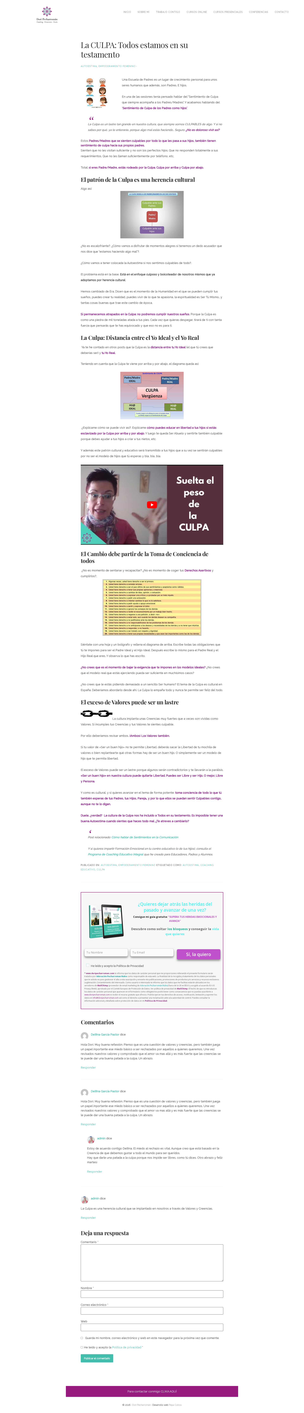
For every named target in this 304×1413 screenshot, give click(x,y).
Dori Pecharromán (47, 15)
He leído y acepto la (113, 1347)
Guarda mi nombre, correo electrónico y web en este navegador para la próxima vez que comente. (152, 1338)
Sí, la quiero (198, 954)
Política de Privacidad (130, 966)
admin (101, 1138)
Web (84, 1321)
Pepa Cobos (175, 1405)
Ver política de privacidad (162, 988)
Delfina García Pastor (105, 1034)
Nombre (87, 1288)
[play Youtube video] (152, 505)
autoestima (191, 865)
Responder (88, 1067)
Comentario (89, 1242)
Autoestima (89, 66)
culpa (101, 869)
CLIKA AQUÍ (169, 1391)
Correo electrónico (94, 1304)
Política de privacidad (127, 1347)
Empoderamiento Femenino (117, 66)
